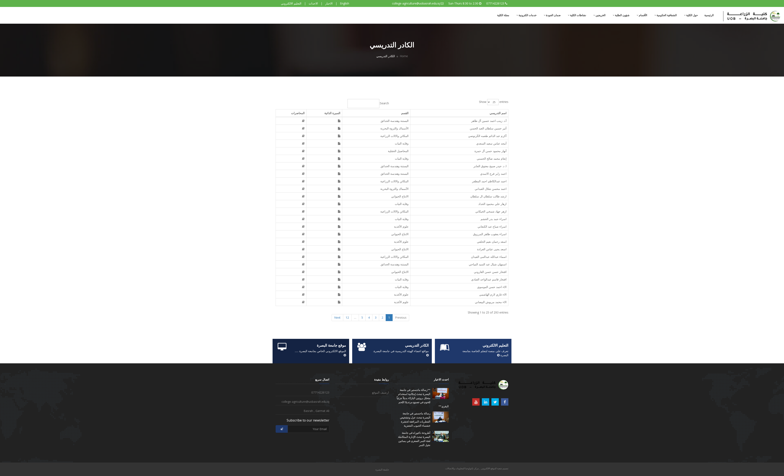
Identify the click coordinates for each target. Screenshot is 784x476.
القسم (405, 113)
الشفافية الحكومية (666, 15)
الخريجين (600, 15)
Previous (400, 317)
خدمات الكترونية (527, 15)
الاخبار (329, 3)
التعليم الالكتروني (291, 3)
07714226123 (495, 3)
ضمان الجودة (553, 15)
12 (347, 317)
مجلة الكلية (503, 15)
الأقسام (642, 15)
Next (337, 317)
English (344, 3)
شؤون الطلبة (621, 15)
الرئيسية (709, 15)
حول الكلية (692, 15)
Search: (384, 103)
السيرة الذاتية (332, 113)
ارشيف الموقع (380, 392)
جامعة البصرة (382, 469)
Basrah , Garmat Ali (316, 411)
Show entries (493, 101)
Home (404, 56)
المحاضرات (298, 113)
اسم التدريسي (498, 113)
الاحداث (313, 3)
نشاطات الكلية (577, 15)
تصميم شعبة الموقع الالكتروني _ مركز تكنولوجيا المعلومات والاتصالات (476, 468)
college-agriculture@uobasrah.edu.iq (416, 3)
